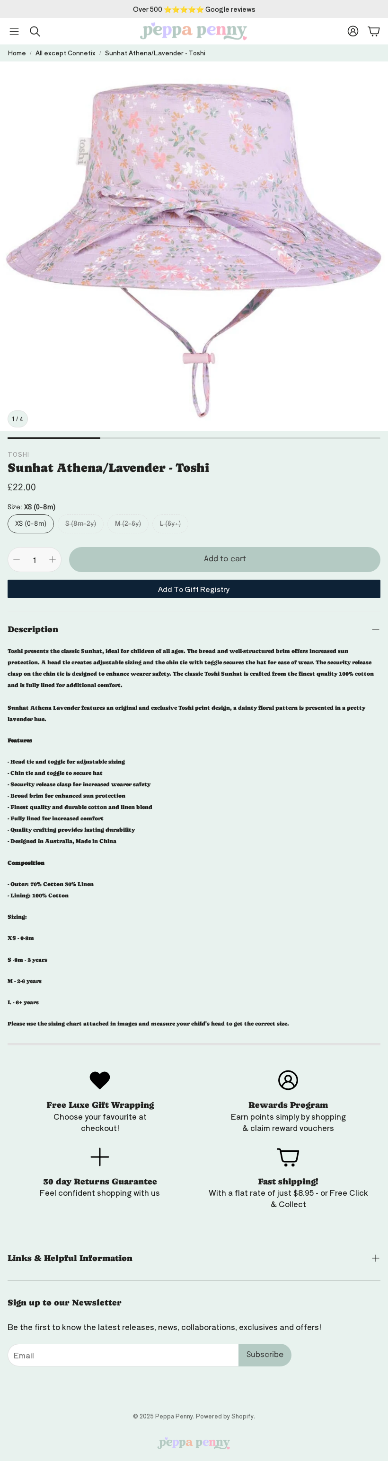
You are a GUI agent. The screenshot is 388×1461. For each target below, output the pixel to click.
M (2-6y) (128, 524)
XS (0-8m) (30, 524)
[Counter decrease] (16, 559)
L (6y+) (170, 524)
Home (17, 52)
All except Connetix (65, 52)
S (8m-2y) (80, 524)
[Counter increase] (52, 559)
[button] (14, 31)
